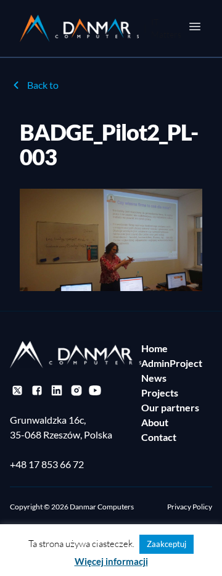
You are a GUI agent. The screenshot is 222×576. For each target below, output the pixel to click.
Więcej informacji (111, 561)
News (153, 378)
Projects (159, 392)
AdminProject (171, 363)
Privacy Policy (189, 506)
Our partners (170, 407)
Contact (158, 437)
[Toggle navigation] (194, 26)
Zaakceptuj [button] (166, 544)
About (154, 422)
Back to (43, 85)
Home (154, 348)
